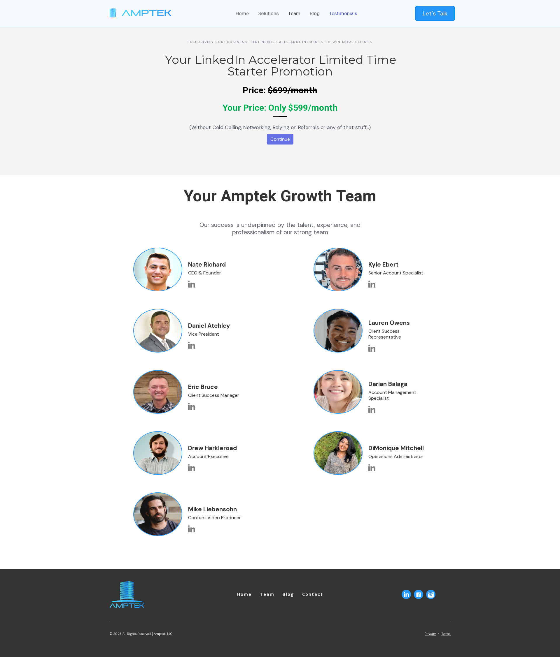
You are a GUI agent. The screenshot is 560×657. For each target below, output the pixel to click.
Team (294, 13)
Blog (315, 13)
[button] (242, 13)
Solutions (268, 13)
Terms (446, 634)
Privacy (430, 634)
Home (242, 13)
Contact (312, 594)
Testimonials (343, 13)
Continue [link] (280, 139)
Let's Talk (435, 13)
